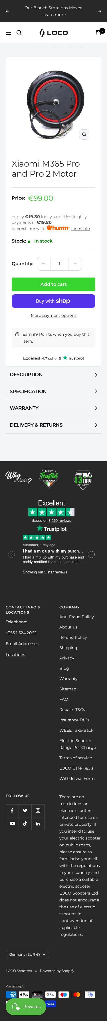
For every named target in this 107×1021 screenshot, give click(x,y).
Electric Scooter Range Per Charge (77, 744)
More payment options (53, 315)
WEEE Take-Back (76, 730)
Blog (64, 668)
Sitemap (67, 689)
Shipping (68, 647)
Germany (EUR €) (24, 954)
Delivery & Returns (36, 425)
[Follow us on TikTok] (25, 823)
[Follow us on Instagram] (37, 810)
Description (26, 374)
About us (68, 627)
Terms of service (75, 757)
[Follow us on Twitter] (25, 810)
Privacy (66, 658)
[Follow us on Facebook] (12, 810)
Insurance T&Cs (74, 720)
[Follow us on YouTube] (12, 823)
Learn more (54, 14)
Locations (15, 654)
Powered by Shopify (57, 971)
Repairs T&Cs (72, 709)
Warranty (24, 408)
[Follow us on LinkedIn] (37, 823)
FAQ (63, 699)
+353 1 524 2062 (21, 632)
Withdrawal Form (77, 778)
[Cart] (98, 32)
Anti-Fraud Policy (76, 616)
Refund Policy (73, 637)
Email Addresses (22, 643)
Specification (28, 391)
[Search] (19, 32)
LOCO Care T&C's (76, 768)
